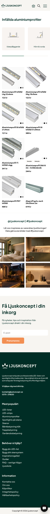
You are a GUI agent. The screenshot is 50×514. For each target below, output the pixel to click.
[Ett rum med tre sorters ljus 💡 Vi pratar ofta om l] (12, 249)
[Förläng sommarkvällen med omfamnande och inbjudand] (12, 275)
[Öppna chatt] (44, 508)
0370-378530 (8, 394)
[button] (45, 5)
